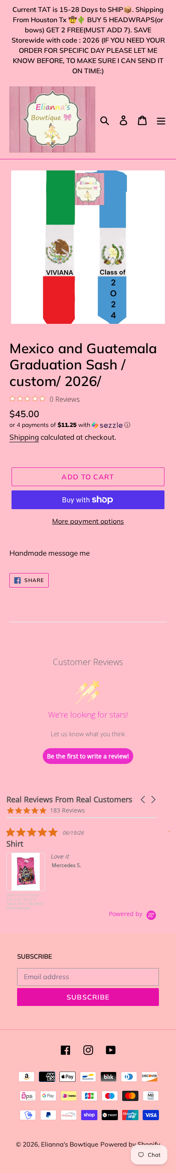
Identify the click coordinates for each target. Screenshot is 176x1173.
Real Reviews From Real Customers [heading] (69, 799)
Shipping (24, 436)
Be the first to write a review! (88, 756)
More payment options (88, 521)
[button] (88, 425)
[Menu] (161, 120)
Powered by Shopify (130, 1144)
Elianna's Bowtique (69, 1144)
